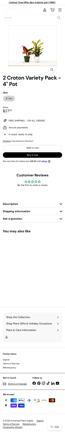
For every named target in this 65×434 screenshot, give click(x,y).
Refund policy (9, 367)
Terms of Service (11, 363)
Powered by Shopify (12, 427)
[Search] (59, 17)
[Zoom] (52, 69)
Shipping (7, 141)
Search (6, 359)
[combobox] (32, 17)
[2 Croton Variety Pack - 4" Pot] (23, 268)
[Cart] (52, 10)
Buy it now (32, 154)
